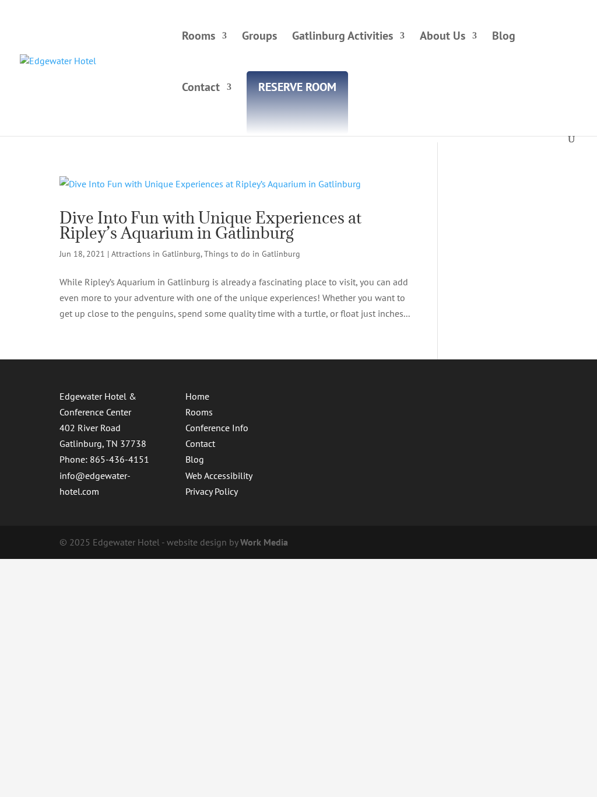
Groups (259, 37)
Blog (503, 37)
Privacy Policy (211, 491)
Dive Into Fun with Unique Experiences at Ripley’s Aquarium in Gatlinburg (210, 225)
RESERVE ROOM (297, 89)
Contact (201, 89)
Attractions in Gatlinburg (156, 254)
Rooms (198, 37)
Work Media (264, 542)
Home (197, 396)
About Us (442, 37)
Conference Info (216, 428)
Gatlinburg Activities (342, 37)
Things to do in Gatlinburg (252, 254)
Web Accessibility (218, 475)
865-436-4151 (119, 459)
